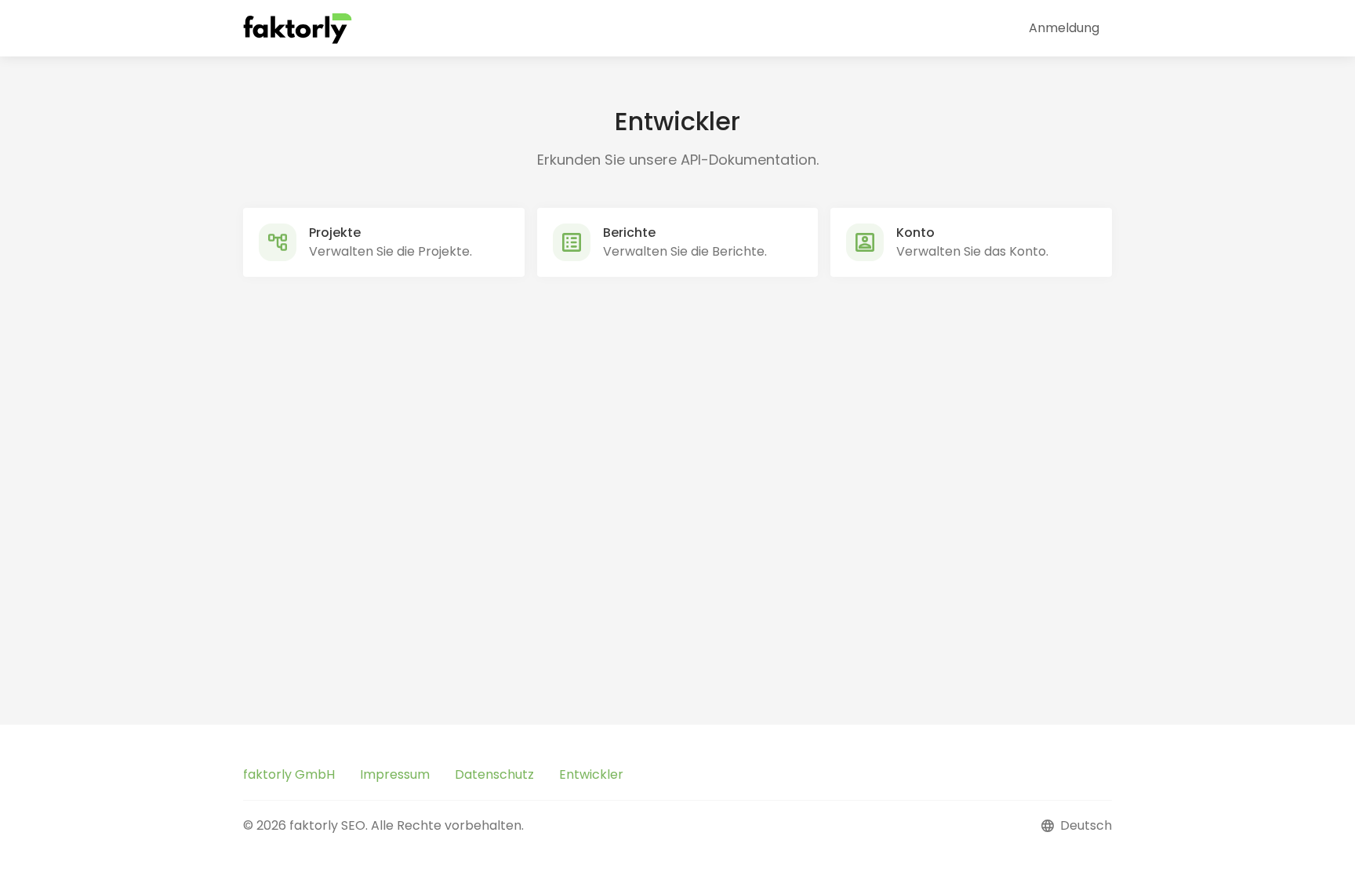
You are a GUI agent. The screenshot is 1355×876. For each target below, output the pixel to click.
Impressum (395, 774)
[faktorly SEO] (298, 28)
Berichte (629, 233)
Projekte (335, 233)
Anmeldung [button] (1064, 28)
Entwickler (591, 774)
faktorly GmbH (289, 774)
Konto (915, 233)
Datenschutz (494, 774)
